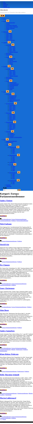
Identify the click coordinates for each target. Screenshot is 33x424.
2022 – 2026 (9, 34)
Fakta (4, 139)
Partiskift (8, 185)
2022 (13, 150)
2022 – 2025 (12, 116)
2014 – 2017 (12, 118)
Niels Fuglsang (6, 224)
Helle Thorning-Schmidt (9, 375)
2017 (13, 177)
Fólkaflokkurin (12, 82)
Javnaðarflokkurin (13, 85)
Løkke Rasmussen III (14, 100)
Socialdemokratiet (10, 22)
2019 (13, 151)
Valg (7, 145)
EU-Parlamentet (10, 103)
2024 (13, 166)
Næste (4, 419)
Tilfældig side (6, 7)
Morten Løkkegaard (8, 398)
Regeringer (9, 53)
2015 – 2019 (9, 37)
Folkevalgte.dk (4, 10)
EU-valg (11, 164)
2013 (13, 178)
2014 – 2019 (12, 108)
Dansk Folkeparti (10, 28)
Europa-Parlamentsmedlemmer (19, 219)
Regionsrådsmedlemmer (22, 220)
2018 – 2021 (12, 49)
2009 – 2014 (12, 109)
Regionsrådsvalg (13, 172)
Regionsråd (9, 113)
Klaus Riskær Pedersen (9, 354)
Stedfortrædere (3, 351)
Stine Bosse (4, 310)
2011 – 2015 (9, 38)
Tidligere (11, 101)
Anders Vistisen (6, 201)
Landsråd (11, 136)
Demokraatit (12, 58)
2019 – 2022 (9, 36)
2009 (13, 170)
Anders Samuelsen (7, 331)
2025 (13, 157)
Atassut (11, 64)
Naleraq (11, 60)
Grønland (5, 42)
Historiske (8, 131)
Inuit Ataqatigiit (13, 61)
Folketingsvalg (12, 147)
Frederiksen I (12, 98)
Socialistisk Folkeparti (11, 25)
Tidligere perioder (10, 40)
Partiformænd (19, 349)
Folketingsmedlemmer (11, 141)
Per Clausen (5, 265)
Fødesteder (8, 186)
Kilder (4, 3)
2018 (13, 159)
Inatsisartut (8, 45)
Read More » (3, 216)
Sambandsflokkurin (14, 84)
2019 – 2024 (12, 106)
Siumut (11, 62)
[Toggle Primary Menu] (2, 15)
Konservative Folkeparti (12, 26)
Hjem (4, 18)
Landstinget (12, 134)
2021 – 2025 (12, 48)
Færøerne (5, 66)
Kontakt (5, 6)
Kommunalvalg (13, 180)
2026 (13, 149)
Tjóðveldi (11, 86)
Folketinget (6, 32)
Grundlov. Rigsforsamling (15, 137)
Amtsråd (11, 133)
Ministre (13, 349)
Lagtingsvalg (12, 162)
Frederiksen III (12, 95)
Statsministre (8, 394)
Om (4, 2)
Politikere (13, 220)
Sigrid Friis (4, 244)
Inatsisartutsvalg (13, 155)
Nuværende (9, 33)
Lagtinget (8, 69)
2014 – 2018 (12, 50)
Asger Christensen (7, 288)
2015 (13, 153)
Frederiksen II (12, 97)
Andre (7, 29)
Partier (4, 21)
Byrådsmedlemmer (6, 219)
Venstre (8, 24)
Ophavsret (5, 4)
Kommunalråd (9, 54)
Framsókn (11, 88)
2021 (13, 158)
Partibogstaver (9, 142)
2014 (13, 161)
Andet (4, 91)
